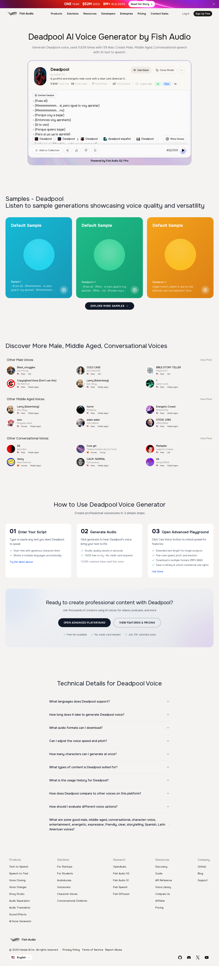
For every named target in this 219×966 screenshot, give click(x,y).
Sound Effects (18, 914)
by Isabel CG (57, 74)
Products (56, 13)
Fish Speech (120, 887)
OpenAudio (119, 866)
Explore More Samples (108, 305)
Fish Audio (27, 13)
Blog (200, 873)
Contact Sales (159, 13)
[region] (96, 138)
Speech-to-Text (18, 873)
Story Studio (16, 894)
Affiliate (160, 900)
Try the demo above (21, 561)
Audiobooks (64, 880)
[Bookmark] (95, 150)
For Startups (64, 866)
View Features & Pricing (137, 622)
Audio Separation (19, 900)
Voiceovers (63, 887)
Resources (89, 13)
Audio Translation (19, 907)
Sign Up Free (203, 13)
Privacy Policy (71, 949)
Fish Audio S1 (121, 880)
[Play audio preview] (64, 290)
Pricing (142, 13)
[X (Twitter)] (198, 957)
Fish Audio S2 (121, 873)
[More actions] (181, 70)
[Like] (77, 150)
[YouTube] (207, 957)
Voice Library (163, 887)
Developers (108, 13)
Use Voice (143, 70)
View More (206, 359)
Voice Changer (18, 887)
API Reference (163, 880)
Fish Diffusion (121, 894)
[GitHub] (180, 957)
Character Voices (67, 894)
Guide (158, 873)
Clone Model (167, 70)
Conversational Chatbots (72, 900)
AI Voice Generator (20, 921)
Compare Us (162, 894)
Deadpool (87, 282)
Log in (185, 13)
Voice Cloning (17, 880)
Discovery (161, 866)
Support (203, 880)
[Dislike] (86, 150)
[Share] (67, 150)
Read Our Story (140, 4)
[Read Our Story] (109, 4)
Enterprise (126, 13)
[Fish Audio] (12, 13)
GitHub (202, 866)
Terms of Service (92, 949)
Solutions (73, 13)
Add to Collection (49, 150)
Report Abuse (113, 949)
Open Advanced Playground (84, 622)
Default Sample (46, 95)
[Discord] (189, 957)
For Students (65, 873)
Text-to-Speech (18, 866)
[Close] (213, 4)
